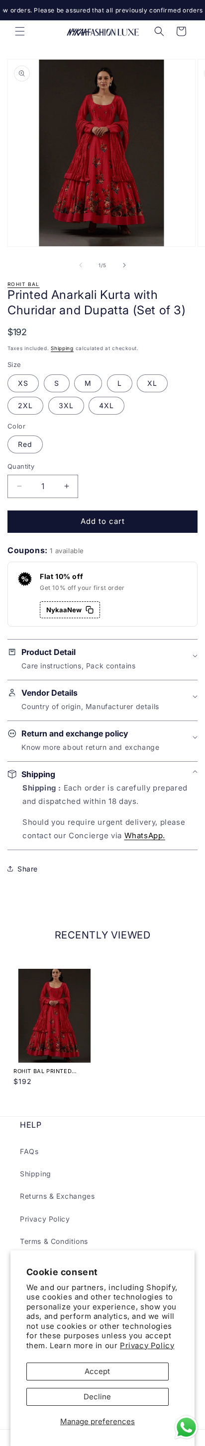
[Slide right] (124, 265)
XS (23, 383)
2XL (25, 405)
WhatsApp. (144, 835)
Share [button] (27, 869)
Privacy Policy (147, 1345)
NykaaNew (64, 610)
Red (25, 444)
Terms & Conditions (54, 1241)
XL (152, 383)
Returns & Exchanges (57, 1196)
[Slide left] (81, 265)
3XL (66, 405)
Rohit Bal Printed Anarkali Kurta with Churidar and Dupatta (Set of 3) (50, 1071)
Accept (97, 1371)
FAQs (29, 1151)
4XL (106, 405)
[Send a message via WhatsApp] (186, 1427)
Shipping (62, 348)
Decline (97, 1396)
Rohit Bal (23, 284)
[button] (20, 31)
